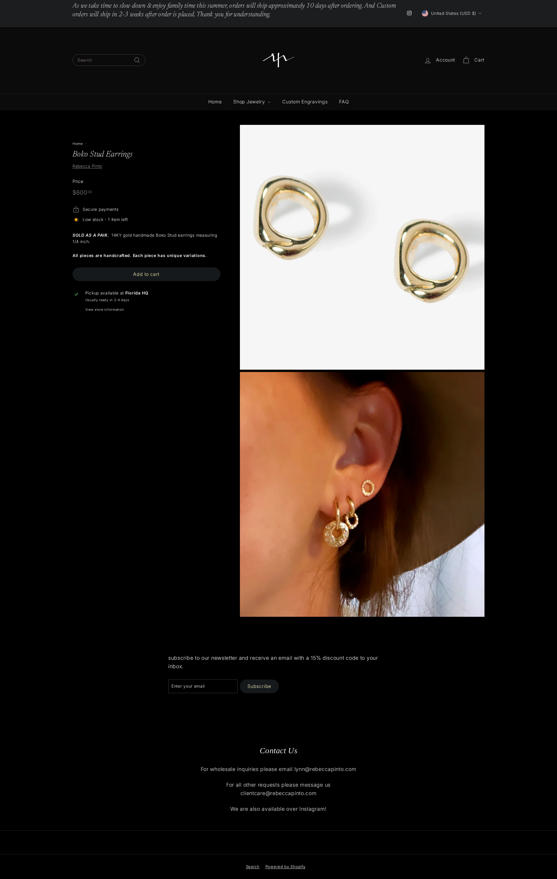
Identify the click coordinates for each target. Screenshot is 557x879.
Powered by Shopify (285, 866)
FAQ (344, 102)
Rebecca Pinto (87, 165)
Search (253, 866)
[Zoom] (362, 247)
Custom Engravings (305, 102)
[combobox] (109, 60)
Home (215, 102)
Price (78, 181)
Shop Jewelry (249, 102)
